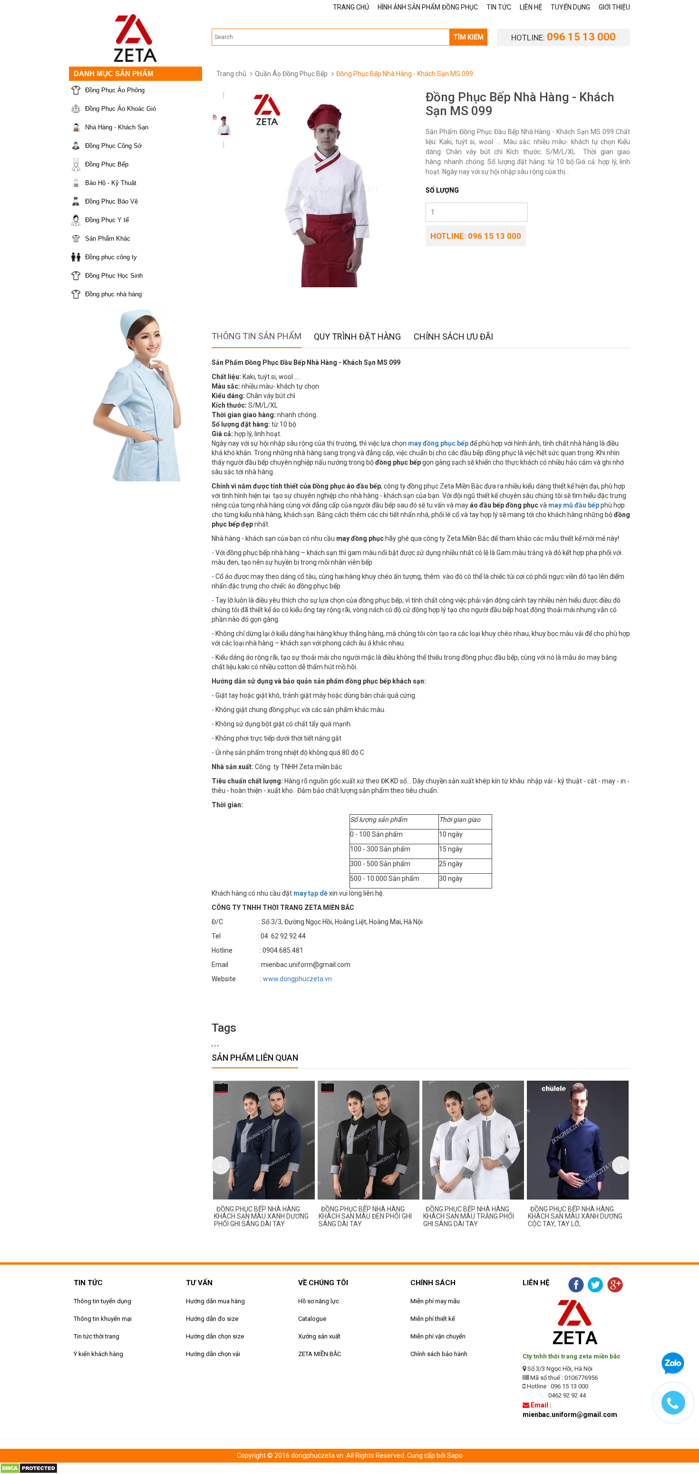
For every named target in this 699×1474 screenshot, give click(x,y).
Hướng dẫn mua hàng (215, 1301)
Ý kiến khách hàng (98, 1353)
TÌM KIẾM (468, 37)
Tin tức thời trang (96, 1336)
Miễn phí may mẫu (435, 1301)
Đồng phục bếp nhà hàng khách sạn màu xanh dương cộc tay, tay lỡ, (552, 1216)
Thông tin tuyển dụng (102, 1301)
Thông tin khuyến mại (103, 1318)
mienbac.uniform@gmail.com (570, 1414)
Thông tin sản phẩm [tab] (256, 336)
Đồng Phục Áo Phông (115, 90)
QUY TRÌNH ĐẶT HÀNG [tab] (357, 337)
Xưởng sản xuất (319, 1336)
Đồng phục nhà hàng (113, 294)
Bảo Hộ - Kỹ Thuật (110, 182)
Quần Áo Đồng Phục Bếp (291, 74)
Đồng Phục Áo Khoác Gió (120, 108)
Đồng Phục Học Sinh (114, 275)
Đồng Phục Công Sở (113, 145)
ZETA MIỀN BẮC (319, 1353)
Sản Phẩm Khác (107, 238)
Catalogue (312, 1318)
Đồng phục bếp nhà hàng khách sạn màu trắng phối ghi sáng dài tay (445, 1216)
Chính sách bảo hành (438, 1353)
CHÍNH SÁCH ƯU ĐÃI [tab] (453, 337)
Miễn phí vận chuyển (438, 1336)
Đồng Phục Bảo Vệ (111, 201)
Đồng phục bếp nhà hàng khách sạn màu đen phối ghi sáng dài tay (341, 1216)
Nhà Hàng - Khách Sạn (116, 127)
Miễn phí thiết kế (432, 1318)
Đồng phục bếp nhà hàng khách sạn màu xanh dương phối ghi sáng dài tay (238, 1216)
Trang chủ (231, 74)
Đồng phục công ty (111, 257)
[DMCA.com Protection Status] (29, 1467)
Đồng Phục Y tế (107, 220)
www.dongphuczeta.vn (297, 979)
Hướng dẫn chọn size (215, 1336)
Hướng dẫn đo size (212, 1318)
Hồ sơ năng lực (318, 1301)
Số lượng (442, 190)
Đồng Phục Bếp (106, 164)
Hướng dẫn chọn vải (213, 1353)
